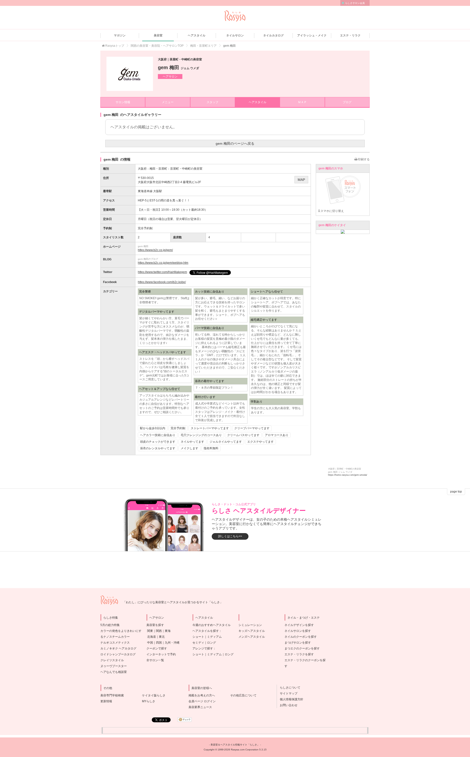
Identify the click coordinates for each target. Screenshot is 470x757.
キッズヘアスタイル (251, 631)
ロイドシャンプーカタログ (118, 654)
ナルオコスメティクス (115, 642)
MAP (301, 180)
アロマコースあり (276, 435)
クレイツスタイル (112, 660)
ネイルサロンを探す (297, 631)
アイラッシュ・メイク (312, 35)
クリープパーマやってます (252, 428)
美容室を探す (155, 625)
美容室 (158, 35)
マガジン (120, 35)
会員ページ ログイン (202, 701)
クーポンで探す (156, 648)
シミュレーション (250, 625)
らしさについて (288, 687)
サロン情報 (123, 102)
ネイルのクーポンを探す (300, 636)
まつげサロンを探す (297, 642)
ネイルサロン (235, 35)
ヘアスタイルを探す (205, 631)
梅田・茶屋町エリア (203, 45)
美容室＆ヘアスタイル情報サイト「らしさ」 (235, 744)
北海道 (151, 636)
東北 (162, 636)
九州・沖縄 (172, 642)
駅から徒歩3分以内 (152, 428)
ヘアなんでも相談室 (113, 672)
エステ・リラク (350, 35)
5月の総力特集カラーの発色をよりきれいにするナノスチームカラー (120, 630)
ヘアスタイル (196, 35)
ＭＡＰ (302, 102)
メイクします (189, 448)
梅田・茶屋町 (158, 168)
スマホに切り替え (332, 211)
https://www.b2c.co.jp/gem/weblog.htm (163, 262)
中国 (150, 642)
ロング (211, 642)
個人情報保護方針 (290, 699)
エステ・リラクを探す (299, 654)
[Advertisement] (235, 570)
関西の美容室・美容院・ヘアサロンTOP (157, 45)
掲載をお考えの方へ (201, 695)
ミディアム (214, 636)
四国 (159, 642)
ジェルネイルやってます (226, 441)
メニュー (168, 102)
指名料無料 (211, 448)
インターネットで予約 (161, 654)
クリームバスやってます (243, 435)
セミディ (198, 642)
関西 (159, 631)
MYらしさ (148, 701)
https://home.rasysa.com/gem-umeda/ (347, 475)
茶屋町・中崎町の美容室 (186, 168)
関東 (150, 631)
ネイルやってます (192, 441)
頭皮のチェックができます (157, 441)
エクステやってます (260, 441)
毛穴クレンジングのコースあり (201, 435)
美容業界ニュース (200, 707)
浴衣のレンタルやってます (157, 448)
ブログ (347, 102)
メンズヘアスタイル (251, 636)
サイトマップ (287, 693)
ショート (198, 636)
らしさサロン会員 (355, 3)
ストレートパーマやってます (210, 428)
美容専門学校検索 (112, 695)
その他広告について (243, 695)
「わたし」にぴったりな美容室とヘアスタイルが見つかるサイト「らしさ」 (173, 602)
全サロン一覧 (155, 660)
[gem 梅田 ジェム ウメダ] (130, 73)
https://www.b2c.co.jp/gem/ (155, 250)
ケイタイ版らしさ (153, 695)
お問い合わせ (287, 705)
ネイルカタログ (273, 35)
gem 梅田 (178, 67)
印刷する (363, 159)
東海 (168, 631)
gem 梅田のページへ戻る (235, 143)
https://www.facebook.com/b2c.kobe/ (162, 282)
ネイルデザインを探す (299, 625)
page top (456, 491)
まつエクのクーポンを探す (302, 648)
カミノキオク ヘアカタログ (118, 648)
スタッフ (212, 102)
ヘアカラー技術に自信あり (157, 435)
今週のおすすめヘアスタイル (211, 625)
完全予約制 (178, 428)
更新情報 (106, 701)
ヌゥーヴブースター (113, 666)
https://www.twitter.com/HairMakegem (162, 272)
